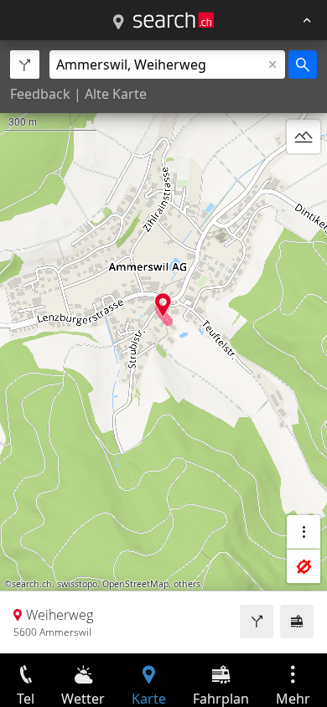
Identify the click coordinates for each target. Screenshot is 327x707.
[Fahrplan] (297, 621)
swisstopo (77, 584)
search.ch (32, 584)
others (187, 584)
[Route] (256, 621)
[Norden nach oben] (303, 177)
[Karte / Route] (118, 22)
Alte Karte (116, 94)
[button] (163, 304)
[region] (163, 346)
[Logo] (173, 20)
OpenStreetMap (135, 584)
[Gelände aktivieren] (303, 136)
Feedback (40, 94)
